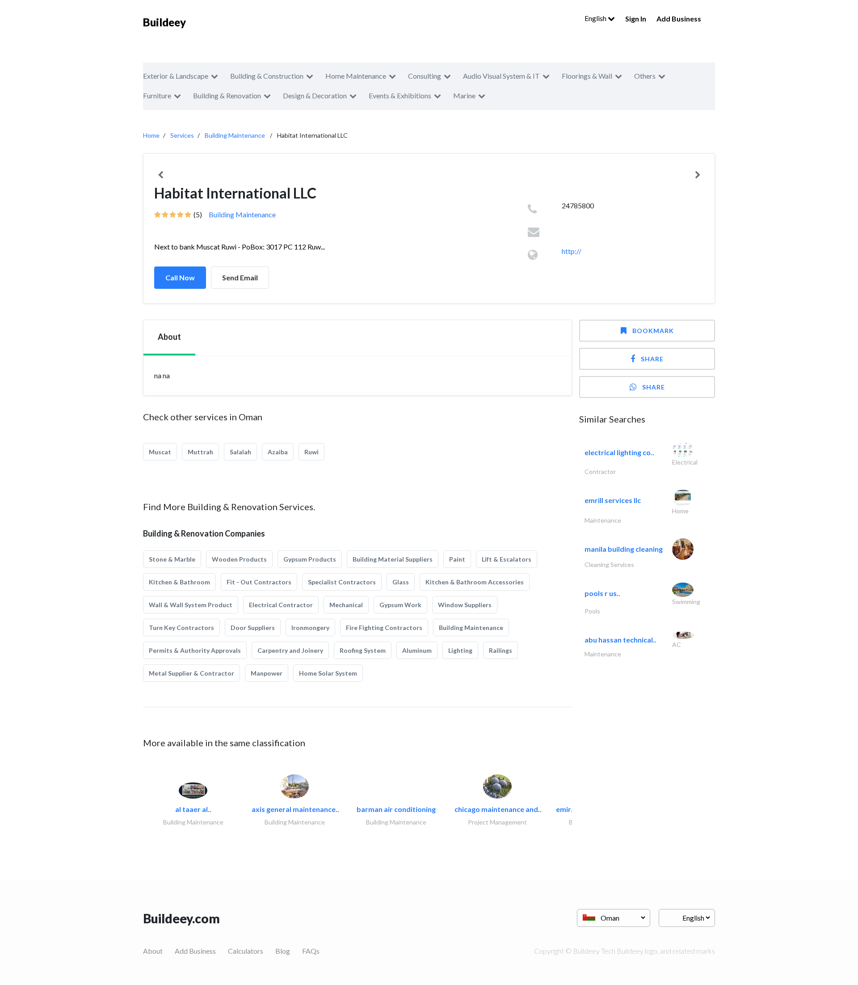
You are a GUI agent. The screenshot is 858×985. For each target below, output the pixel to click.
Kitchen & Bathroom (179, 582)
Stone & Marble (172, 559)
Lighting (460, 650)
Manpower (266, 673)
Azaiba (278, 452)
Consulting (424, 76)
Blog (282, 951)
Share (652, 359)
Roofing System (363, 650)
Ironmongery (310, 627)
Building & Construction (266, 76)
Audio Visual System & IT (501, 76)
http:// (571, 251)
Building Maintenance (235, 135)
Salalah (240, 452)
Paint (457, 559)
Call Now (180, 277)
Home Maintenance (355, 76)
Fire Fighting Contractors (384, 627)
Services (182, 135)
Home (151, 135)
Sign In (635, 18)
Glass (400, 582)
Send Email (240, 277)
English (596, 18)
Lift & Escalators (506, 559)
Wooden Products (239, 559)
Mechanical (346, 605)
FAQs (311, 951)
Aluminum (417, 650)
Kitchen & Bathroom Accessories (474, 582)
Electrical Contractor (281, 605)
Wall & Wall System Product (190, 605)
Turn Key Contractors (181, 627)
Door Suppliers (253, 627)
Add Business (678, 18)
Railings (500, 650)
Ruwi (311, 452)
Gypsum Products (309, 559)
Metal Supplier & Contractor (191, 673)
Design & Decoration (315, 95)
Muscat (160, 452)
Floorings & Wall (587, 76)
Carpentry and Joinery (290, 650)
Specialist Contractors (342, 582)
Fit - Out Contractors (259, 582)
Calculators (245, 951)
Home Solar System (328, 673)
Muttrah (200, 452)
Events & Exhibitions (400, 95)
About (153, 951)
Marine (464, 95)
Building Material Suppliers (393, 559)
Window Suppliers (465, 605)
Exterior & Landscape (175, 76)
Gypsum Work (400, 605)
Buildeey (164, 22)
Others (645, 76)
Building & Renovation (227, 95)
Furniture (157, 95)
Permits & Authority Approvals (195, 650)
